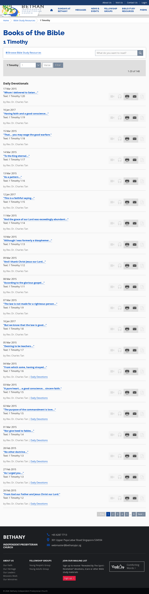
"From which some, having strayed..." (25, 367)
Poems (143, 10)
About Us (107, 2)
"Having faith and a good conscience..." (26, 113)
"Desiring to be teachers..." (18, 346)
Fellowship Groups (110, 9)
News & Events (95, 9)
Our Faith (7, 565)
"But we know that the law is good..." (25, 325)
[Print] (127, 96)
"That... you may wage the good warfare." (27, 134)
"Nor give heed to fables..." (18, 430)
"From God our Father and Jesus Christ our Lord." (31, 494)
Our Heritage (9, 569)
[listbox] (30, 65)
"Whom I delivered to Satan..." (20, 92)
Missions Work (10, 576)
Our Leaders (9, 572)
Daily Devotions (39, 376)
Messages (80, 10)
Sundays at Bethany (64, 9)
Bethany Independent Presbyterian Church (23, 9)
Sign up (68, 578)
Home (6, 20)
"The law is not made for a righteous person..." (30, 303)
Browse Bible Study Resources (24, 52)
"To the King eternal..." (16, 156)
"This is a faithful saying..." (19, 198)
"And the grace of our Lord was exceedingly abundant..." (36, 219)
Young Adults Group (39, 569)
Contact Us (132, 2)
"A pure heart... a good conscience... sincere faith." (32, 388)
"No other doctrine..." (15, 451)
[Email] (134, 96)
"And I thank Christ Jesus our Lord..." (24, 261)
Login (144, 2)
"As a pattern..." (12, 177)
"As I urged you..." (13, 473)
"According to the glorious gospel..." (24, 282)
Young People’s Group (39, 565)
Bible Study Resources (128, 9)
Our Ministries (10, 579)
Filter (58, 65)
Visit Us (119, 2)
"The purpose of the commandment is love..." (29, 409)
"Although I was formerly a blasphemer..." (27, 240)
